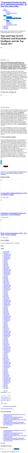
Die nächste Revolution (11, 24)
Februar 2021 (6, 267)
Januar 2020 (6, 283)
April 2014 (5, 372)
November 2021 (7, 255)
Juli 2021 (5, 260)
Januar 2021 (6, 268)
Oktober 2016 (6, 334)
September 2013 (7, 381)
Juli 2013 (5, 384)
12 (4, 397)
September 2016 (7, 335)
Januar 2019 (6, 299)
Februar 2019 (6, 297)
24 (1, 400)
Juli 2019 (5, 291)
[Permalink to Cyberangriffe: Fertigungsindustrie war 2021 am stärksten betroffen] (11, 190)
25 (2, 400)
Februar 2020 (6, 282)
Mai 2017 (5, 325)
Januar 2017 (6, 330)
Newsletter (5, 28)
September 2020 (7, 273)
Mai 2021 (5, 263)
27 (5, 400)
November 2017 (7, 317)
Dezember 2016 (7, 331)
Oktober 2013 (6, 380)
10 (1, 397)
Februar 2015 (6, 359)
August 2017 (6, 321)
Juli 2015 (5, 353)
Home (4, 9)
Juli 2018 (5, 306)
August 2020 (6, 274)
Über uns (5, 27)
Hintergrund (9, 23)
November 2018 (7, 301)
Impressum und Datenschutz (9, 406)
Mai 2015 (5, 355)
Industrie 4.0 (15, 171)
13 (5, 397)
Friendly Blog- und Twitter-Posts (13, 18)
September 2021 (7, 258)
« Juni (2, 403)
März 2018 (5, 312)
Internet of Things (5, 173)
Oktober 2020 (6, 272)
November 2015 (7, 348)
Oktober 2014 (6, 364)
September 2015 (7, 350)
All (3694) (3, 443)
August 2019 (6, 290)
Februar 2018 (6, 313)
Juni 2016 (5, 339)
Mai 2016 (5, 340)
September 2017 (7, 319)
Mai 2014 (5, 371)
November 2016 (7, 332)
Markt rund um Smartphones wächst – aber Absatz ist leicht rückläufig (14, 233)
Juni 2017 (5, 323)
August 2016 (6, 336)
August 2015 (6, 352)
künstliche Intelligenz (14, 173)
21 (7, 398)
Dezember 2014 (7, 362)
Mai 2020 (5, 278)
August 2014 (6, 367)
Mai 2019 (5, 294)
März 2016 (5, 343)
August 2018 (6, 305)
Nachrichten (9, 17)
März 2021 (5, 265)
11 (2, 397)
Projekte (8, 14)
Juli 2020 (5, 276)
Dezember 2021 (7, 254)
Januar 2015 (6, 361)
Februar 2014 (6, 375)
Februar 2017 (6, 328)
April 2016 (5, 341)
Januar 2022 (6, 252)
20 (5, 398)
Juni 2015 (5, 354)
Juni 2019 (5, 292)
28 (7, 400)
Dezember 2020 (7, 269)
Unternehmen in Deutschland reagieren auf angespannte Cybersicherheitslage (13, 213)
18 (2, 398)
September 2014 (7, 366)
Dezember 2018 (7, 300)
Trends (7, 20)
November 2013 (7, 379)
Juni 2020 (5, 277)
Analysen (8, 22)
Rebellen (5, 10)
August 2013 (6, 383)
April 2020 (5, 279)
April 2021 (5, 264)
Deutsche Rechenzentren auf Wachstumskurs (13, 422)
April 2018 (5, 310)
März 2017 (5, 327)
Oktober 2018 (6, 303)
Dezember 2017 (7, 316)
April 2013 (5, 388)
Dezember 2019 (7, 285)
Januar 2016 (6, 345)
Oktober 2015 (6, 349)
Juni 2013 (5, 385)
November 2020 (7, 270)
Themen (5, 19)
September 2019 (7, 288)
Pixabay (7, 60)
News (4, 15)
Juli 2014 (5, 368)
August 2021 (6, 259)
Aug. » (5, 403)
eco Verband (9, 171)
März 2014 (5, 374)
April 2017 (5, 326)
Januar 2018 (6, 314)
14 (7, 397)
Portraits (8, 11)
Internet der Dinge (23, 171)
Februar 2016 (6, 344)
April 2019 (5, 295)
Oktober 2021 (6, 256)
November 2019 (7, 286)
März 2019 (5, 296)
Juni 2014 (5, 370)
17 (1, 398)
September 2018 (7, 304)
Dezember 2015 (7, 346)
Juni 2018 (5, 308)
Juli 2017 (5, 322)
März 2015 (5, 358)
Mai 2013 (5, 386)
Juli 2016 (5, 337)
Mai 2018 (5, 309)
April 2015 (5, 357)
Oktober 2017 (6, 318)
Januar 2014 (6, 376)
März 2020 (5, 281)
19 (4, 398)
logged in (9, 243)
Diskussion (5, 26)
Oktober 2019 (6, 287)
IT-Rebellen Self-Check (11, 13)
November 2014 (7, 363)
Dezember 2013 (7, 377)
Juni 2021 (5, 261)
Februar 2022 (6, 251)
